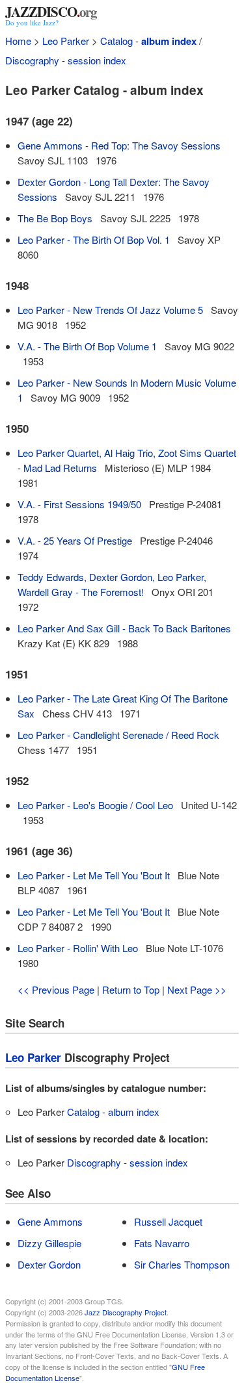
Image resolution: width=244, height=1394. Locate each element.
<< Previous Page (56, 989)
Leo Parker (65, 40)
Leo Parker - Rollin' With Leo (78, 948)
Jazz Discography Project (126, 1312)
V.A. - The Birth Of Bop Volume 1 (87, 346)
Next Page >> (196, 989)
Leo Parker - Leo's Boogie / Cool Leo (95, 805)
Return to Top (130, 989)
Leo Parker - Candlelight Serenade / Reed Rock (118, 735)
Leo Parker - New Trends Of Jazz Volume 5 (110, 309)
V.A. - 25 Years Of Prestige (75, 540)
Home (18, 40)
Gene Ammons (50, 1221)
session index (97, 60)
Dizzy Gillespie (49, 1243)
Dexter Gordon (49, 1264)
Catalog (116, 40)
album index (169, 41)
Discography (32, 60)
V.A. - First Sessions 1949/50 (79, 504)
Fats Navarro (161, 1243)
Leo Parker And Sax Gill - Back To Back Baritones (124, 628)
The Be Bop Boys (55, 218)
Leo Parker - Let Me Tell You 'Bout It (94, 875)
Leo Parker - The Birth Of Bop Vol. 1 (94, 239)
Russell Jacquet (168, 1221)
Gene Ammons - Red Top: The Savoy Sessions (119, 145)
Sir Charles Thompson (182, 1264)
